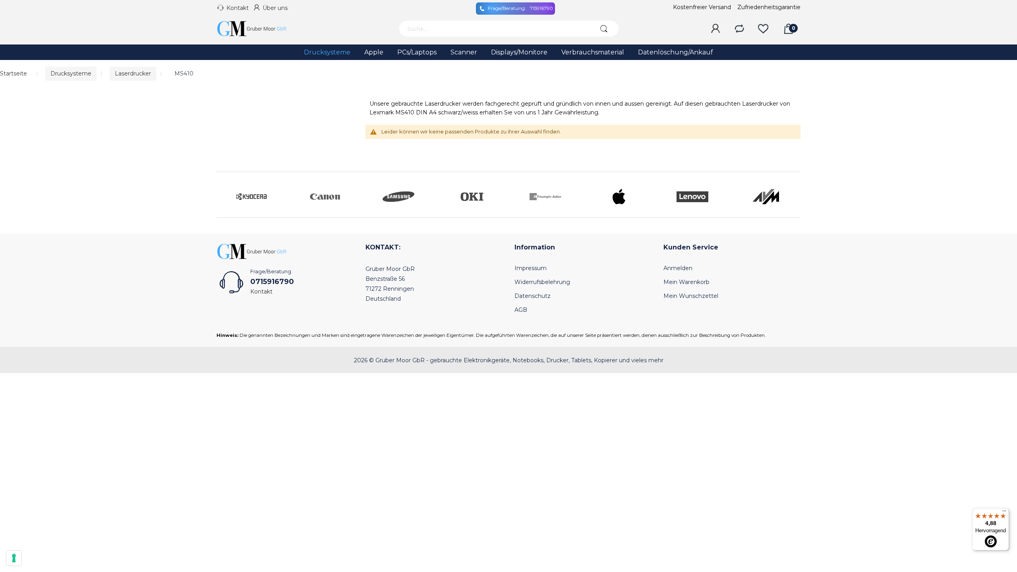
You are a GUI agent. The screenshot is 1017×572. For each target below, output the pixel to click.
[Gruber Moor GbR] (258, 29)
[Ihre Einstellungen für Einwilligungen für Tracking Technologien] (13, 558)
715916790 (520, 8)
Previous (224, 195)
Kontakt (237, 8)
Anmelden (677, 268)
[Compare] (739, 29)
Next (793, 195)
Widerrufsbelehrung (542, 282)
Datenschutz (532, 296)
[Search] (604, 29)
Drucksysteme (70, 73)
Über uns (275, 8)
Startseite (13, 73)
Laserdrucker (133, 73)
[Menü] (1004, 513)
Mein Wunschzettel (690, 296)
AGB (520, 309)
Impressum (530, 268)
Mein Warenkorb (686, 282)
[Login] (715, 29)
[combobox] (493, 29)
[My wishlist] (763, 29)
